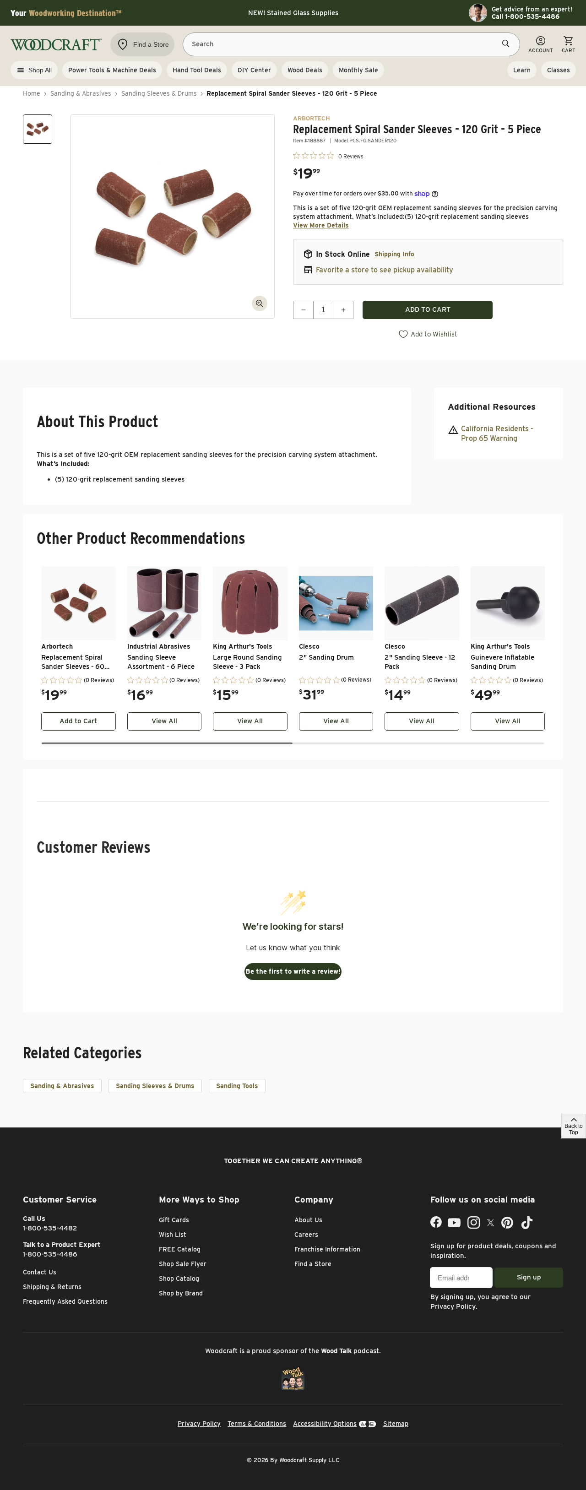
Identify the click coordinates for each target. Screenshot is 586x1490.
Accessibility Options (325, 1423)
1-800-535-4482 (50, 1228)
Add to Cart (78, 721)
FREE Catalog (180, 1249)
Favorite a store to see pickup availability (384, 269)
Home (31, 93)
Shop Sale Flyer (182, 1264)
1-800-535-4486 (50, 1254)
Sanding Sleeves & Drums (159, 93)
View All (164, 721)
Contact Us (39, 1272)
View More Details (321, 225)
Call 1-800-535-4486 (525, 16)
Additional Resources (492, 406)
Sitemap (395, 1423)
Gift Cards (174, 1220)
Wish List (172, 1234)
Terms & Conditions (257, 1423)
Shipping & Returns (52, 1286)
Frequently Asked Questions (65, 1301)
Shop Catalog (179, 1278)
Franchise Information (327, 1249)
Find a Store (312, 1264)
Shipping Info (394, 254)
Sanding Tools (237, 1085)
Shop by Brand (181, 1293)
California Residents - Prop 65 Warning (497, 433)
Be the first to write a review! (293, 971)
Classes (558, 70)
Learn (522, 70)
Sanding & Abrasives (80, 93)
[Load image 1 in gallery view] (37, 129)
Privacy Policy (453, 1306)
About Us (308, 1220)
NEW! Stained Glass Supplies (293, 13)
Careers (306, 1234)
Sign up (529, 1277)
